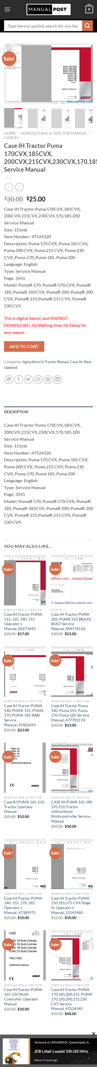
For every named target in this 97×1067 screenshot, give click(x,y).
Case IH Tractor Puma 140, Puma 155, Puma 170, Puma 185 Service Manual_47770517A (70, 713)
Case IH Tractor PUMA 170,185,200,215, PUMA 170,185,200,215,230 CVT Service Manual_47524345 (71, 999)
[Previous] (13, 74)
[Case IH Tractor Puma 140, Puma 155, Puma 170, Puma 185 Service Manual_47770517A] (72, 671)
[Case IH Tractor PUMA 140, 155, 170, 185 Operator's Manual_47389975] (25, 864)
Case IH (11, 137)
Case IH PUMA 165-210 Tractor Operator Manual (24, 807)
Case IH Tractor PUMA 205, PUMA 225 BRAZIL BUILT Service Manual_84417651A (71, 621)
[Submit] (87, 25)
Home (10, 133)
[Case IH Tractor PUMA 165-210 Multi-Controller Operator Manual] (25, 955)
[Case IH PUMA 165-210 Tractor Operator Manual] (25, 768)
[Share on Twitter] (28, 379)
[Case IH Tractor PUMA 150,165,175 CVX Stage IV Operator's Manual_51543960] (72, 864)
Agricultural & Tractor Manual (54, 133)
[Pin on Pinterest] (47, 379)
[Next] (84, 74)
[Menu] (7, 9)
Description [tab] (16, 412)
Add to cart (24, 346)
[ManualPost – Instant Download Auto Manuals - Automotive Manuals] (48, 10)
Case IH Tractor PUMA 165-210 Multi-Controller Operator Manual (23, 997)
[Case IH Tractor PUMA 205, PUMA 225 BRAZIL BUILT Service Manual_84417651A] (72, 580)
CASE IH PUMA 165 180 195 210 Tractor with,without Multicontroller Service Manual (71, 811)
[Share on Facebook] (18, 379)
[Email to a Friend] (38, 379)
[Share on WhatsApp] (9, 379)
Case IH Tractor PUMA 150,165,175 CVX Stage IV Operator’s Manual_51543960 (71, 905)
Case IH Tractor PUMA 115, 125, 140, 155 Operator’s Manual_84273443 (23, 621)
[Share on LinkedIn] (57, 379)
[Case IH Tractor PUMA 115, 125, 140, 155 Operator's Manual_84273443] (25, 580)
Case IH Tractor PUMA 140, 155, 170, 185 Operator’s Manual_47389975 (23, 905)
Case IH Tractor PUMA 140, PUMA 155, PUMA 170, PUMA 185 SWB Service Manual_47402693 (24, 715)
